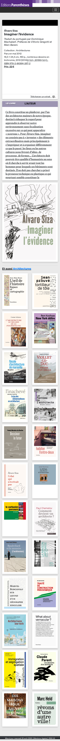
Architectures (22, 269)
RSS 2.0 (51, 738)
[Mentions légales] (40, 738)
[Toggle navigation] (56, 10)
